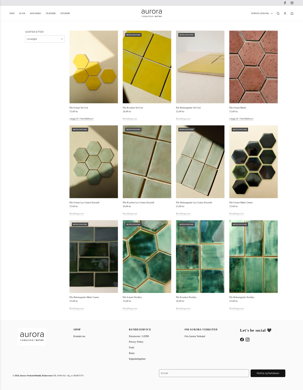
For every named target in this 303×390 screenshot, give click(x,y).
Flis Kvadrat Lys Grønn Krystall (138, 202)
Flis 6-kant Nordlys (132, 297)
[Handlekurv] (291, 13)
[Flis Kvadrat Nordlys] (200, 256)
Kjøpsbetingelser (137, 358)
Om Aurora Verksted (194, 336)
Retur (131, 353)
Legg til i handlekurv (81, 118)
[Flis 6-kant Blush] (253, 67)
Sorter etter (34, 32)
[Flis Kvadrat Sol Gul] (147, 67)
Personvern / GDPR (139, 336)
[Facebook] (285, 2)
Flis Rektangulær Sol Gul (188, 107)
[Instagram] (291, 2)
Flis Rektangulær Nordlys (241, 297)
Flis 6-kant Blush (237, 107)
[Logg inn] (285, 13)
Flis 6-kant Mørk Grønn (241, 202)
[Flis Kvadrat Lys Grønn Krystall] (147, 161)
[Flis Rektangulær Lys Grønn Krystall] (200, 161)
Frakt (131, 347)
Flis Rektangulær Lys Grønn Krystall (194, 202)
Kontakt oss (79, 336)
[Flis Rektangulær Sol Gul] (200, 67)
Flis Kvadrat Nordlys (186, 297)
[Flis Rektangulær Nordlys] (253, 256)
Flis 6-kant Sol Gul (78, 107)
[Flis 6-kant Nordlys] (147, 256)
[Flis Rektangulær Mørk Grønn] (93, 256)
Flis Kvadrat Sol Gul (133, 107)
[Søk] (278, 13)
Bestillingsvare (130, 118)
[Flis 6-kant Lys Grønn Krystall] (93, 161)
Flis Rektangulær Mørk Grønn (84, 297)
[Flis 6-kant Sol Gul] (93, 67)
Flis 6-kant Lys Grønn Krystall (84, 202)
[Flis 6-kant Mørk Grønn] (253, 161)
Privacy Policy (136, 341)
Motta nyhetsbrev (268, 373)
